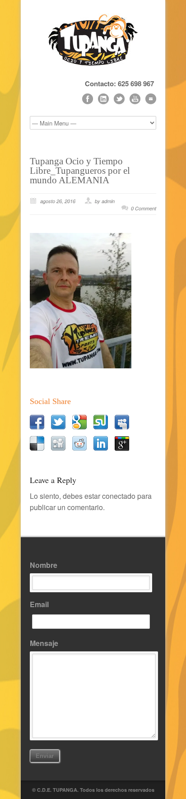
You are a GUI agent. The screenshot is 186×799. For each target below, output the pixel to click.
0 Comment (143, 208)
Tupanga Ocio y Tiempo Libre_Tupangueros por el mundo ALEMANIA (80, 171)
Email (39, 604)
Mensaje (44, 643)
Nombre (43, 565)
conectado (118, 496)
